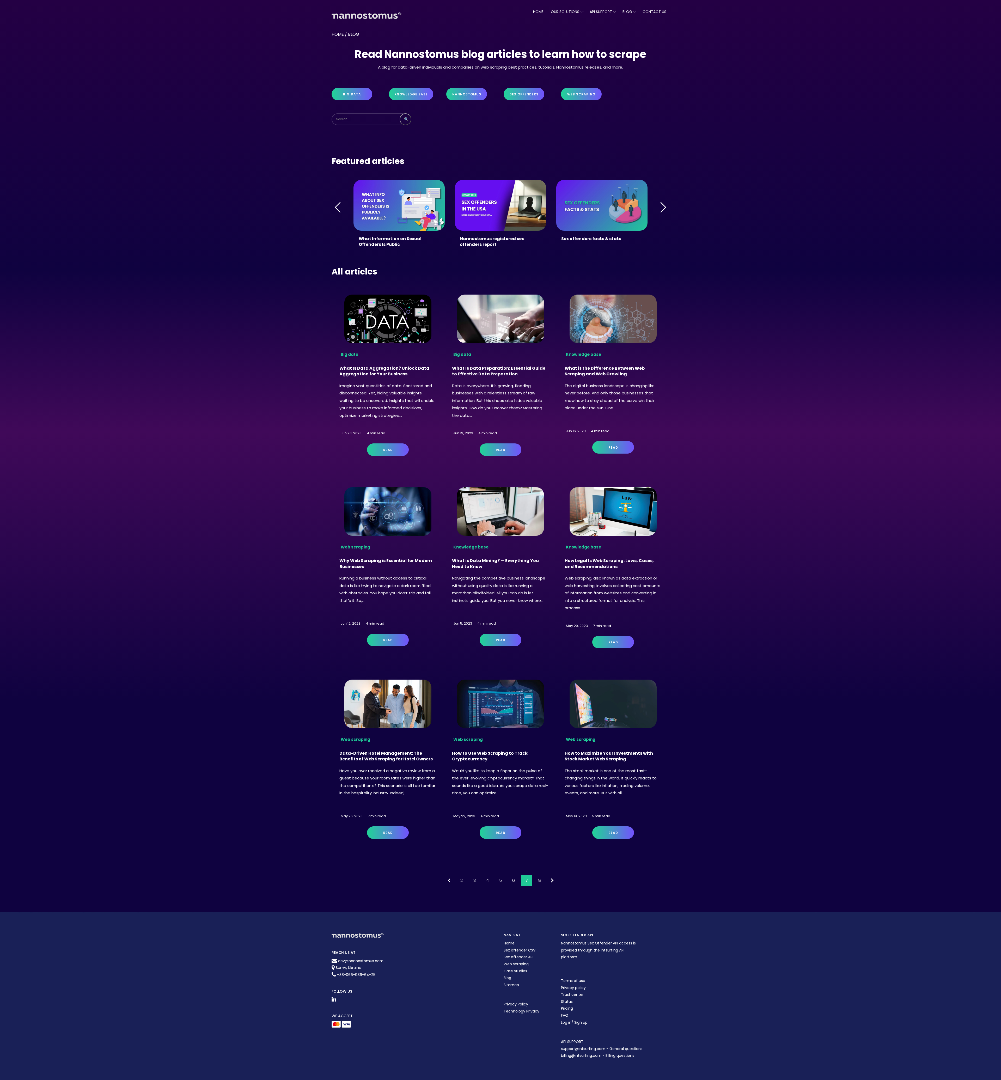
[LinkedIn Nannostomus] (334, 999)
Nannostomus (466, 94)
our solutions (565, 11)
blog (627, 11)
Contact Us (654, 11)
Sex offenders (524, 94)
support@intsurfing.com (583, 1048)
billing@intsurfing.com (581, 1055)
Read (388, 450)
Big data (352, 94)
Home (538, 11)
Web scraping (581, 94)
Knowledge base (411, 94)
